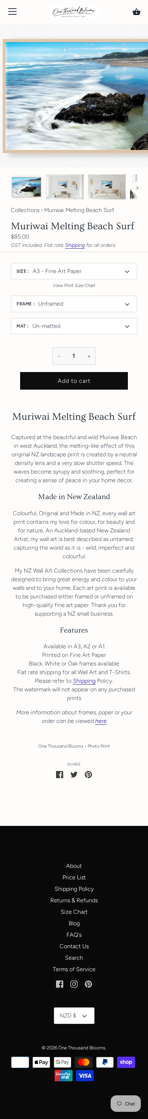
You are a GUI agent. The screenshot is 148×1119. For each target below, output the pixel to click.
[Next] (137, 188)
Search (74, 957)
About (74, 865)
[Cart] (136, 12)
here (101, 721)
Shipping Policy (74, 888)
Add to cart (74, 380)
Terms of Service (74, 969)
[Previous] (11, 188)
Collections (25, 210)
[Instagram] (74, 983)
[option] (26, 188)
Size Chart (74, 911)
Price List (74, 877)
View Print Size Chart (74, 285)
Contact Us (74, 946)
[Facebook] (59, 983)
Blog (74, 923)
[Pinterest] (88, 983)
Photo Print (99, 746)
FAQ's (74, 934)
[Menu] (12, 13)
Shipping (75, 245)
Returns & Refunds (74, 900)
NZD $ (68, 1015)
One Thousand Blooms (60, 746)
